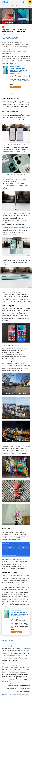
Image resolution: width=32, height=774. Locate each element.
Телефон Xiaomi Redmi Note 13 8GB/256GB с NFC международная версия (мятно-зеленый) (18, 70)
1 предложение (15, 86)
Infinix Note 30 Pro (12, 646)
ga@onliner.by (26, 691)
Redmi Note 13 (23, 601)
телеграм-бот (12, 685)
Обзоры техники (5, 694)
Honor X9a (12, 655)
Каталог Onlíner (25, 694)
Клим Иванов (6, 34)
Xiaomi (12, 694)
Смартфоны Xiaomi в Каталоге (10, 94)
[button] (13, 285)
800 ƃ (11, 84)
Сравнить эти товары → (8, 91)
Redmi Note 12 (22, 587)
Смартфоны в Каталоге (8, 640)
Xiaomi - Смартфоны (18, 694)
